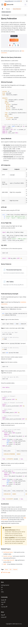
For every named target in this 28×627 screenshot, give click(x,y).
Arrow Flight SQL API (8, 560)
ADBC (4, 564)
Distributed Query (8, 552)
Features (15, 569)
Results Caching (7, 556)
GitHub (3, 617)
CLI (2, 589)
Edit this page (6, 572)
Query (6, 569)
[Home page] (2, 9)
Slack (2, 602)
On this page (5, 15)
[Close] (27, 1)
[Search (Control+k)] (25, 4)
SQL (11, 569)
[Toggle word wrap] (22, 91)
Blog (2, 615)
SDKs (2, 592)
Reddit (3, 600)
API (2, 587)
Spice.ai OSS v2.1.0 (9, 1)
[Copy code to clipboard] (25, 91)
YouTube (3, 607)
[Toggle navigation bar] (2, 4)
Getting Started (5, 585)
